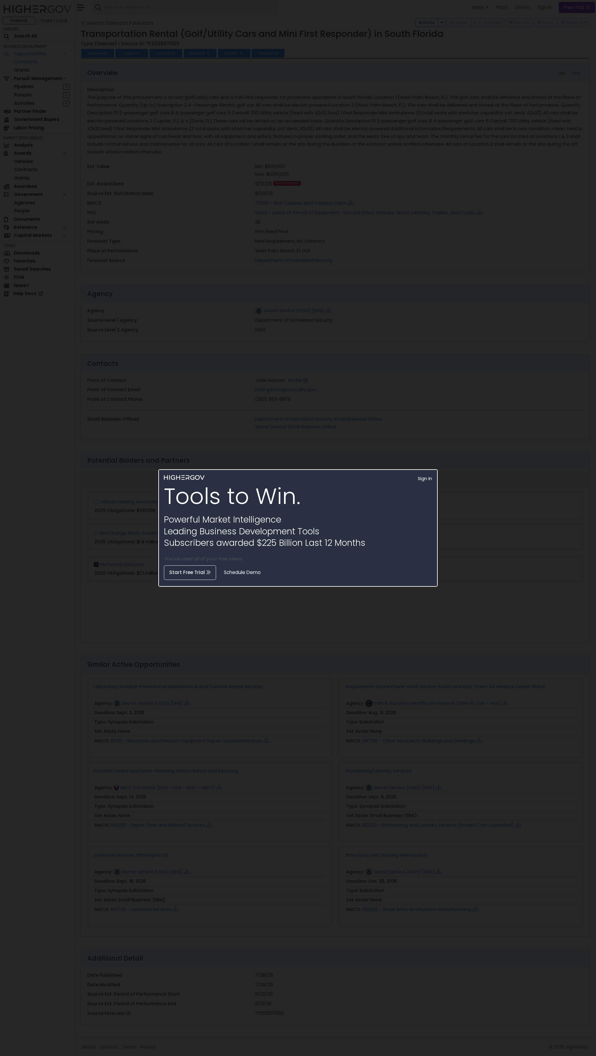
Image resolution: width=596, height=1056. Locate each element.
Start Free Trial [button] (187, 572)
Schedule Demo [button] (242, 572)
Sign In (425, 478)
